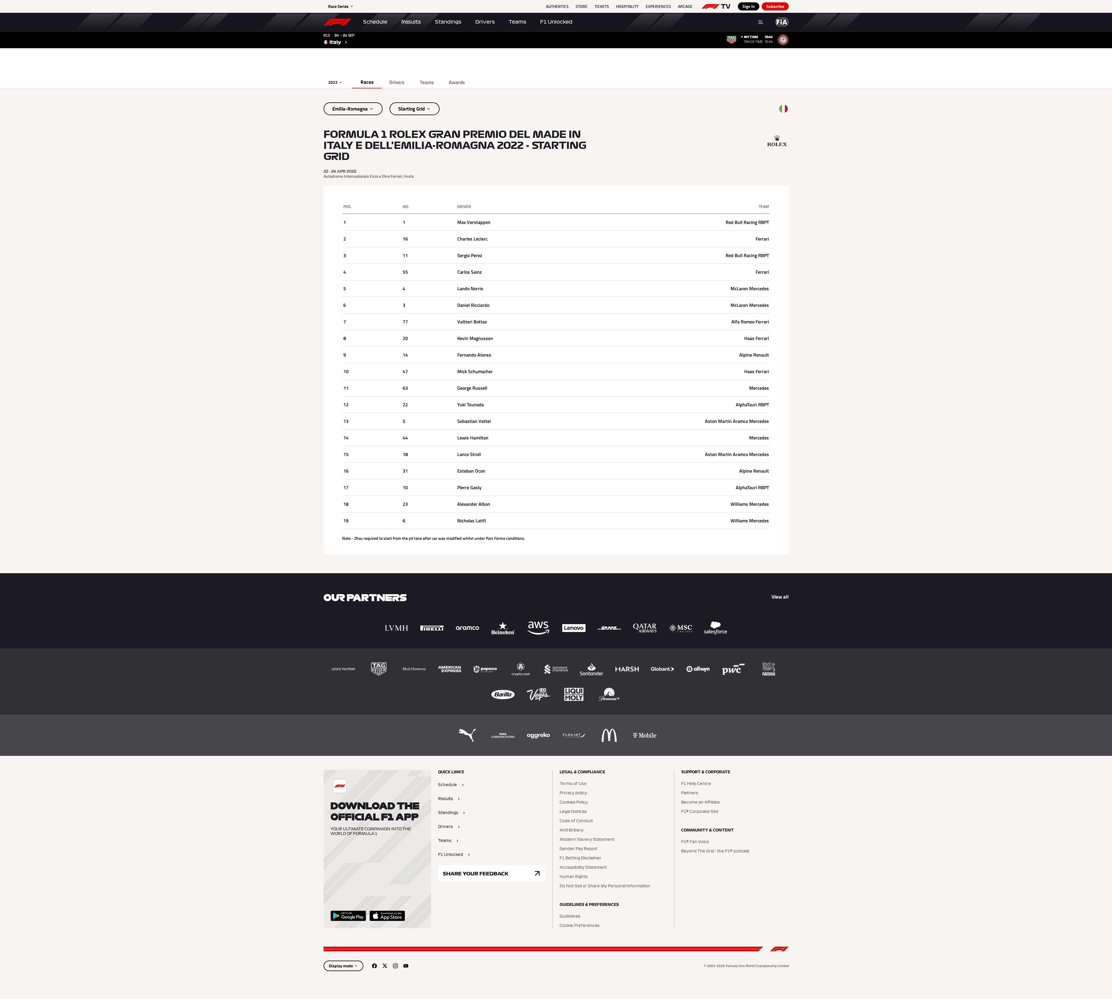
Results (411, 21)
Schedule (375, 21)
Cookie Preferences (579, 925)
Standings (448, 21)
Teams (517, 21)
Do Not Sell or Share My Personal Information (605, 886)
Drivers (485, 21)
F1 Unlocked (556, 21)
